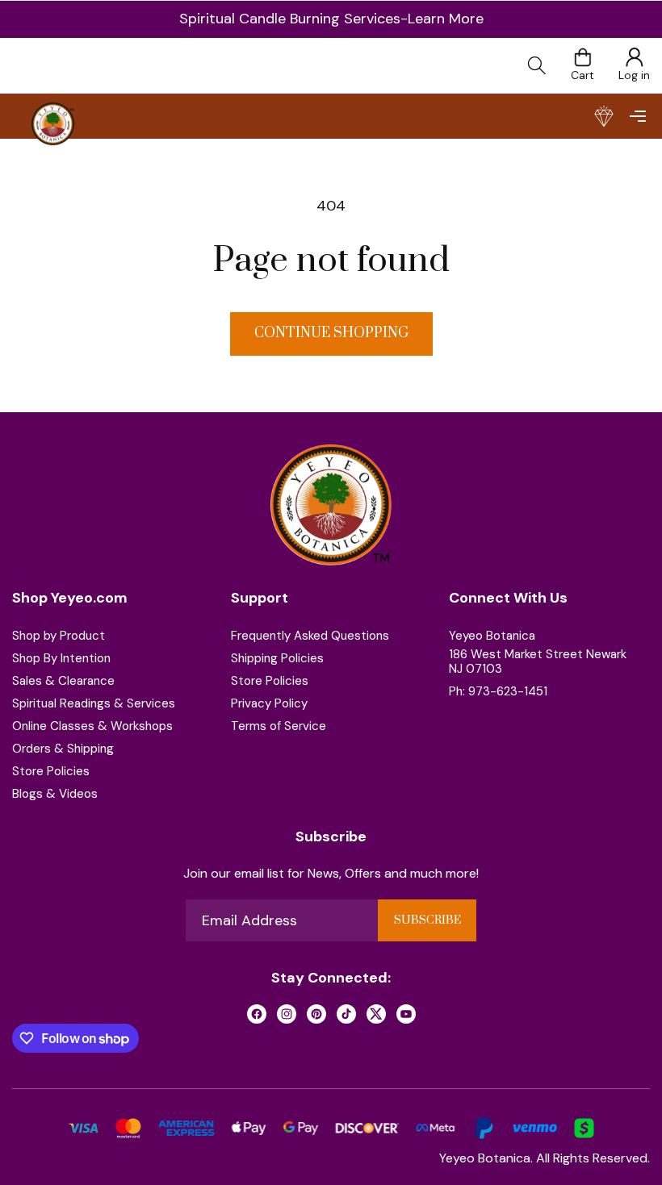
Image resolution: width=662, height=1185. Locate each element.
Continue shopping (331, 333)
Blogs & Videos (55, 794)
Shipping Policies (277, 658)
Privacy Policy (269, 703)
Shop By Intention (61, 658)
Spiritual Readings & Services (93, 703)
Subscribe (427, 920)
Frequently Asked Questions (310, 635)
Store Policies (51, 771)
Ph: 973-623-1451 (498, 691)
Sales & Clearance (63, 681)
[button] (637, 116)
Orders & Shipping (63, 748)
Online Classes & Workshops (92, 726)
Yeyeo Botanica (492, 635)
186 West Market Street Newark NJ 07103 (537, 661)
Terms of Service (278, 726)
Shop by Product (58, 635)
